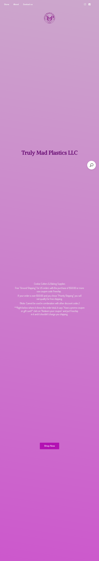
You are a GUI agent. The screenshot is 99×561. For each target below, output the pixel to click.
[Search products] (91, 165)
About (16, 4)
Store (6, 4)
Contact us (28, 4)
